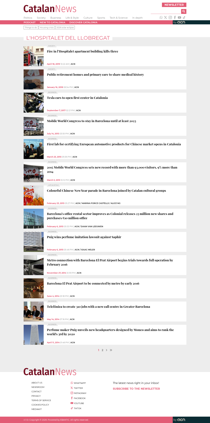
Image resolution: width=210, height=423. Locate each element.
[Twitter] (165, 18)
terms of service (41, 400)
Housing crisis (47, 27)
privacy (36, 396)
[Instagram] (170, 18)
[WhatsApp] (161, 18)
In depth (137, 17)
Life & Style (72, 17)
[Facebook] (175, 18)
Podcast (30, 22)
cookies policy (40, 405)
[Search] (183, 11)
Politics (28, 17)
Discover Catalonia (83, 22)
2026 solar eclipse (65, 27)
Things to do (31, 27)
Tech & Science (119, 17)
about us (37, 382)
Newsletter (174, 4)
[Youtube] (179, 18)
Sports (101, 17)
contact (37, 391)
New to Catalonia (52, 22)
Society (41, 17)
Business (55, 17)
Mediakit (37, 409)
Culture (88, 17)
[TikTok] (184, 18)
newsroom (38, 387)
